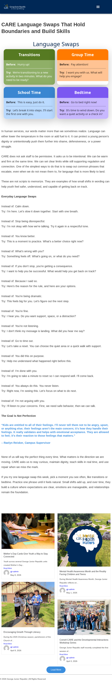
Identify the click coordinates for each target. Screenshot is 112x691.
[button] (98, 6)
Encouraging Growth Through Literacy (22, 632)
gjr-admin (14, 572)
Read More (8, 568)
